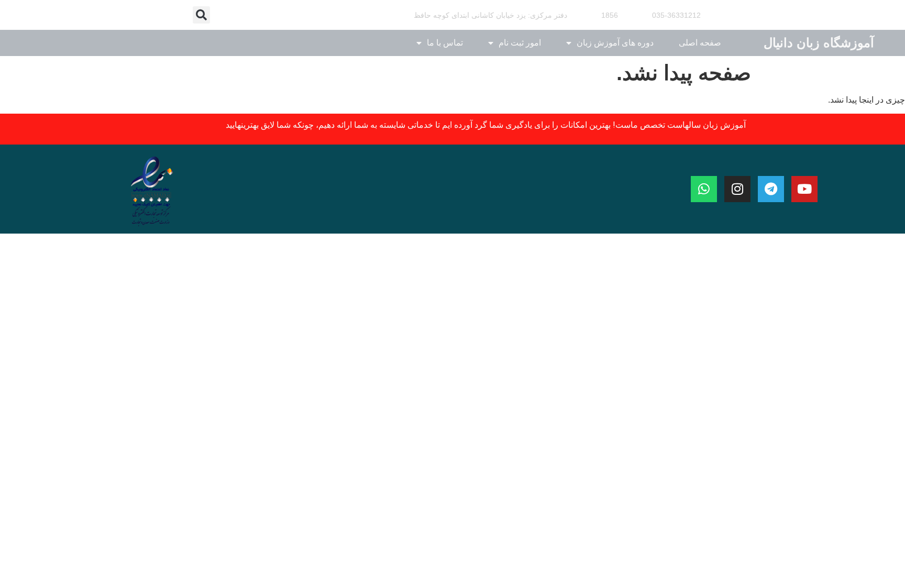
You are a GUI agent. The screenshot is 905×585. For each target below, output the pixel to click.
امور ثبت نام (520, 42)
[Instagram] (737, 189)
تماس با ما (445, 42)
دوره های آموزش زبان (615, 42)
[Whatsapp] (704, 189)
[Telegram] (771, 189)
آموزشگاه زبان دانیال (819, 43)
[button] (201, 15)
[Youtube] (804, 189)
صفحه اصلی (700, 42)
